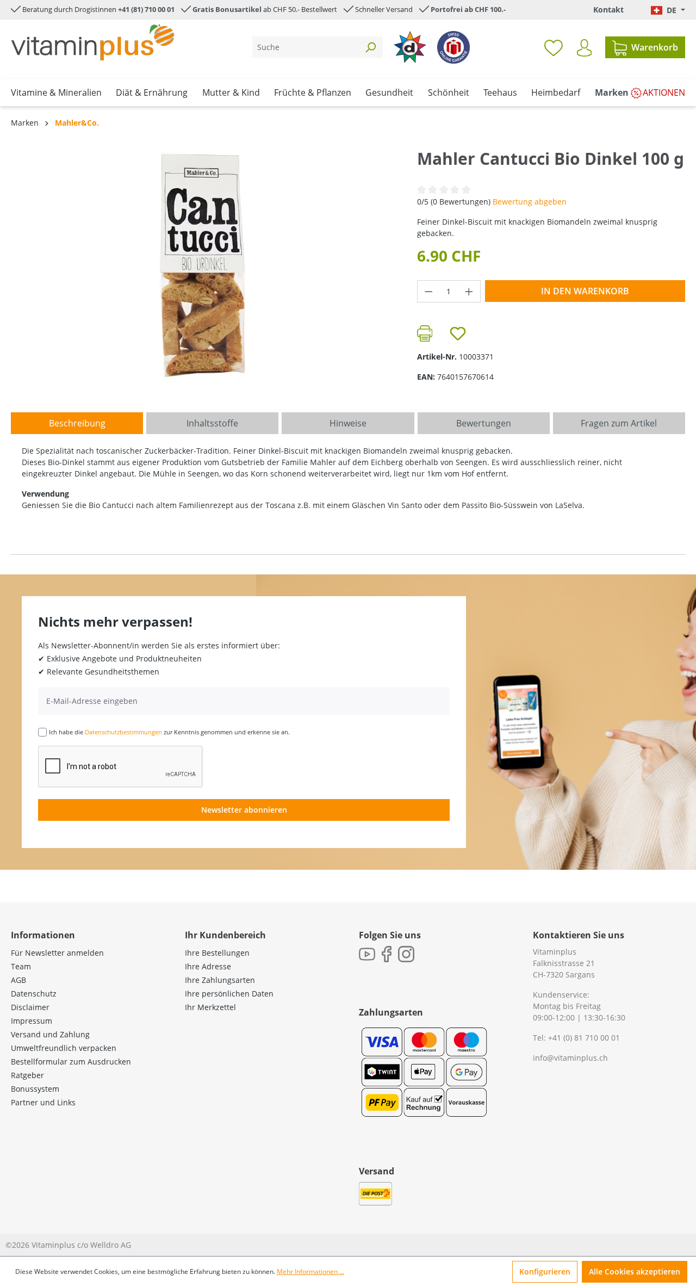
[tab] (77, 423)
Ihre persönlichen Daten (229, 993)
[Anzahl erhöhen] (469, 291)
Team (21, 966)
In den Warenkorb (585, 291)
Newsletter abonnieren (244, 810)
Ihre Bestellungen (217, 953)
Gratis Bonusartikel (227, 9)
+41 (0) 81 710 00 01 (584, 1037)
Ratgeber (27, 1075)
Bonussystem (35, 1089)
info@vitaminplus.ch (570, 1058)
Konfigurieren (544, 1271)
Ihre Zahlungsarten (220, 980)
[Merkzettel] (553, 47)
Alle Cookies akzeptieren (634, 1271)
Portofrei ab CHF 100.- (468, 9)
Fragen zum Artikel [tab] (619, 423)
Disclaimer (30, 1007)
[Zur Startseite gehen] (92, 42)
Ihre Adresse (208, 966)
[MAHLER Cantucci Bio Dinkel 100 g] (203, 265)
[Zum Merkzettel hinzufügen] (458, 333)
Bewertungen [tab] (483, 423)
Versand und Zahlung (50, 1034)
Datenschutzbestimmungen (123, 732)
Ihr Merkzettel (210, 1007)
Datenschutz (34, 993)
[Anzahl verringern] (428, 291)
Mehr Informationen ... (310, 1271)
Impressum (31, 1021)
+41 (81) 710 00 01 (146, 9)
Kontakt (608, 9)
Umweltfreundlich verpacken (63, 1048)
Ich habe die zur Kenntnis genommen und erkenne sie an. (169, 732)
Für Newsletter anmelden (57, 953)
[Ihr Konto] (584, 48)
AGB (18, 980)
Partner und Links (43, 1102)
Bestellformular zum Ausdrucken (71, 1061)
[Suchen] (370, 47)
